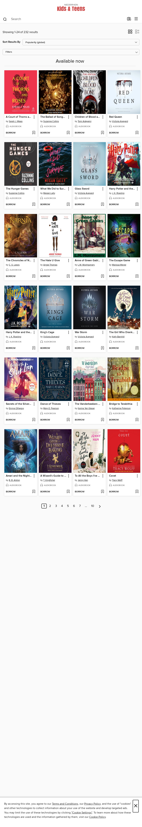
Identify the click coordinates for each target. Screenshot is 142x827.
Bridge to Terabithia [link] (120, 404)
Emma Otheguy (16, 408)
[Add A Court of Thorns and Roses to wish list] (34, 133)
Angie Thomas (50, 264)
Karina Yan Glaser (86, 408)
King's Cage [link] (47, 332)
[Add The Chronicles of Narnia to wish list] (34, 276)
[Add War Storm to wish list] (102, 348)
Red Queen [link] (115, 117)
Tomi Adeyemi (84, 121)
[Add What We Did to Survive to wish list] (68, 204)
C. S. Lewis (14, 264)
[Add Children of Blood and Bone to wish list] (102, 133)
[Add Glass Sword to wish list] (102, 204)
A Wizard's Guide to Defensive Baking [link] (53, 475)
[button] (130, 32)
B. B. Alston (14, 480)
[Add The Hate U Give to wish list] (68, 276)
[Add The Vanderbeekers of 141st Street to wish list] (102, 420)
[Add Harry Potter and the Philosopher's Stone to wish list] (137, 204)
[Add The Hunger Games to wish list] (34, 204)
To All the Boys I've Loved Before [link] (88, 475)
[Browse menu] (136, 19)
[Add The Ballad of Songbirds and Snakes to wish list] (68, 133)
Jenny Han (83, 480)
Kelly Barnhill (118, 336)
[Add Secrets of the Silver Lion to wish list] (34, 420)
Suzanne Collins (51, 121)
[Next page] (99, 506)
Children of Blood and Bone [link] (88, 117)
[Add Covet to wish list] (137, 492)
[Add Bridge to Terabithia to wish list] (137, 420)
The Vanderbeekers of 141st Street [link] (88, 404)
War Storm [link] (81, 332)
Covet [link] (112, 475)
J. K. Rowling (118, 193)
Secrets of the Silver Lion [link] (19, 404)
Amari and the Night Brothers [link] (19, 475)
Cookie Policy (97, 817)
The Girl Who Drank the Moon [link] (122, 332)
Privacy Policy (92, 804)
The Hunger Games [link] (17, 188)
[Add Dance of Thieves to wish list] (68, 420)
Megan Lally (49, 193)
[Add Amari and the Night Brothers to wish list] (34, 492)
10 (92, 506)
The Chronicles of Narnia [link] (19, 260)
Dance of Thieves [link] (50, 404)
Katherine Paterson (121, 408)
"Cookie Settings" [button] (81, 812)
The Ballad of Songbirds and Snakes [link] (53, 117)
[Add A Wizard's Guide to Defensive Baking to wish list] (68, 492)
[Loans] (129, 19)
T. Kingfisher (49, 480)
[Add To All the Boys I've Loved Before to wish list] (102, 492)
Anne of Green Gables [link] (88, 260)
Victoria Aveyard (120, 121)
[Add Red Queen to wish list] (137, 133)
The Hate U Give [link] (50, 260)
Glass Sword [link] (82, 188)
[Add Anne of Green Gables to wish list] (102, 276)
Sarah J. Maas (16, 121)
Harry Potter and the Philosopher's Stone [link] (122, 188)
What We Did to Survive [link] (53, 188)
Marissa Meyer (119, 264)
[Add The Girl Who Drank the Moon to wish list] (137, 348)
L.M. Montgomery (86, 264)
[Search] (5, 19)
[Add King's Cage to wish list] (68, 348)
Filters (9, 52)
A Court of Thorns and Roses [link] (19, 117)
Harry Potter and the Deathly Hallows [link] (19, 332)
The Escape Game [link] (119, 260)
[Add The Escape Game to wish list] (137, 276)
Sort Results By (11, 42)
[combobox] (64, 19)
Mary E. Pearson (51, 408)
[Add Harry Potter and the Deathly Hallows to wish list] (34, 348)
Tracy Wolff (117, 480)
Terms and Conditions (65, 804)
